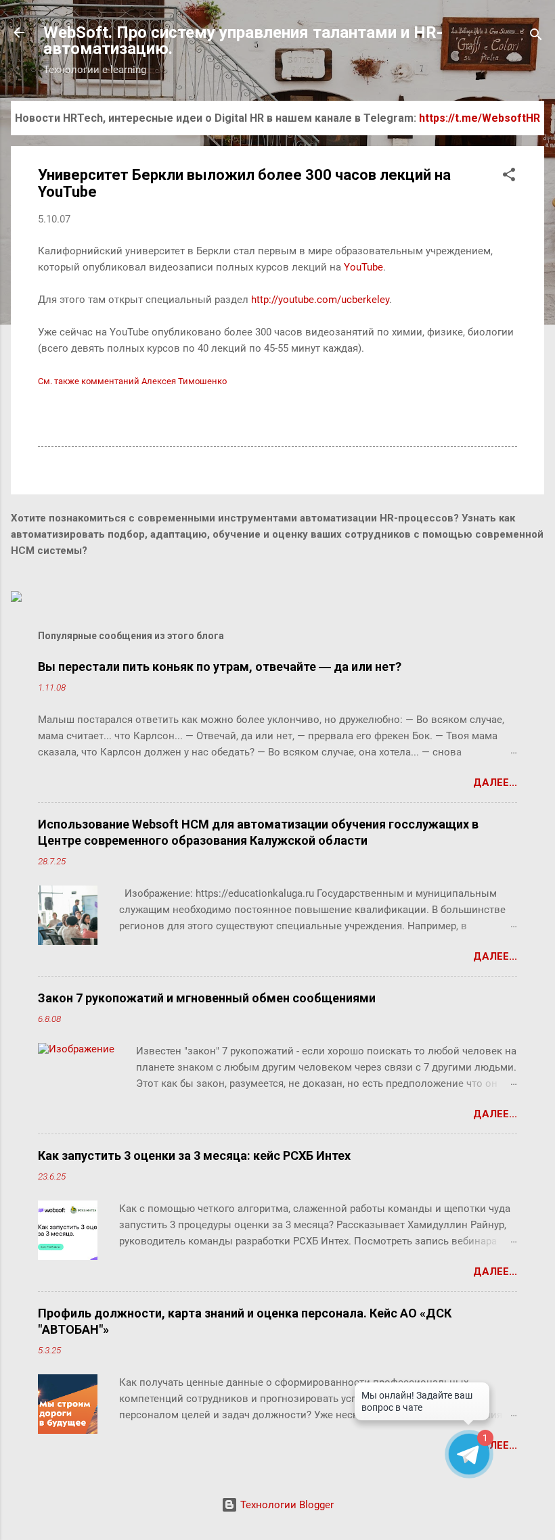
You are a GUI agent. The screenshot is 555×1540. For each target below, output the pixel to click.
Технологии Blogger (286, 1505)
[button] (509, 176)
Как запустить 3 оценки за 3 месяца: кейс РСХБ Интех (194, 1155)
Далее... (495, 782)
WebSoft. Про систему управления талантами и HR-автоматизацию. (243, 40)
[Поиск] (536, 36)
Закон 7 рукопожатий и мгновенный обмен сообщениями (207, 998)
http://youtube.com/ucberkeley (320, 300)
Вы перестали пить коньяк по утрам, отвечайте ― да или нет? (219, 666)
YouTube (363, 267)
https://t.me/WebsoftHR (479, 118)
